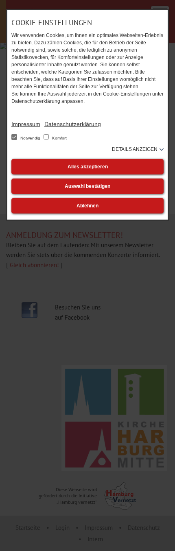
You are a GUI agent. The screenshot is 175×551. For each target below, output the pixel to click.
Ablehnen (87, 206)
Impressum (25, 124)
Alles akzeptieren (88, 167)
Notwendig (30, 138)
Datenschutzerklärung (72, 124)
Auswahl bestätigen (87, 186)
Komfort (59, 138)
